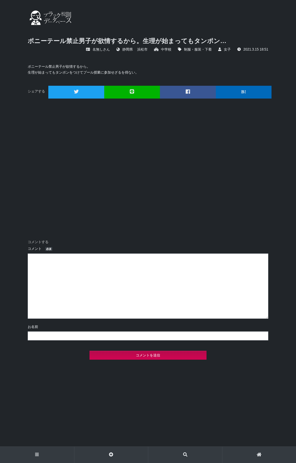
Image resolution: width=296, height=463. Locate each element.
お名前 (33, 327)
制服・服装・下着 (198, 49)
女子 (227, 49)
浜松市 (142, 49)
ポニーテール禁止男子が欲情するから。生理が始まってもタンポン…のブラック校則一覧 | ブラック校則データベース (49, 17)
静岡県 (127, 49)
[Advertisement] (148, 169)
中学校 (166, 49)
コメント (39, 248)
